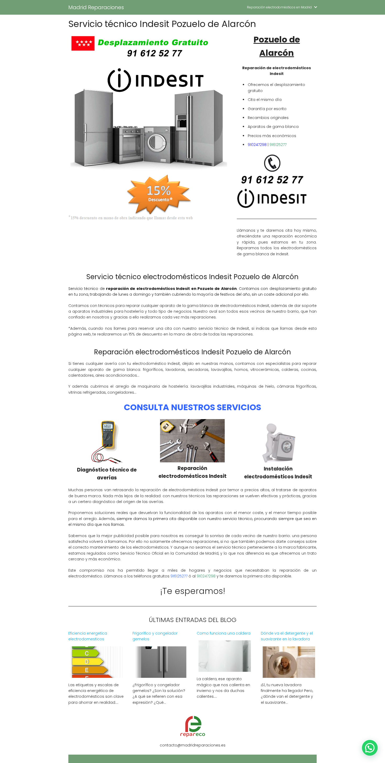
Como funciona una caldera (223, 633)
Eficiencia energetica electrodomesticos (87, 636)
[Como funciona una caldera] (225, 668)
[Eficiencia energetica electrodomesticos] (96, 675)
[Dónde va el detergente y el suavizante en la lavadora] (289, 675)
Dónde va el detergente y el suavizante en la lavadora (287, 636)
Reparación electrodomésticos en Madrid (279, 7)
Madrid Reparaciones (96, 7)
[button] (370, 748)
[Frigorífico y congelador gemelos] (160, 675)
